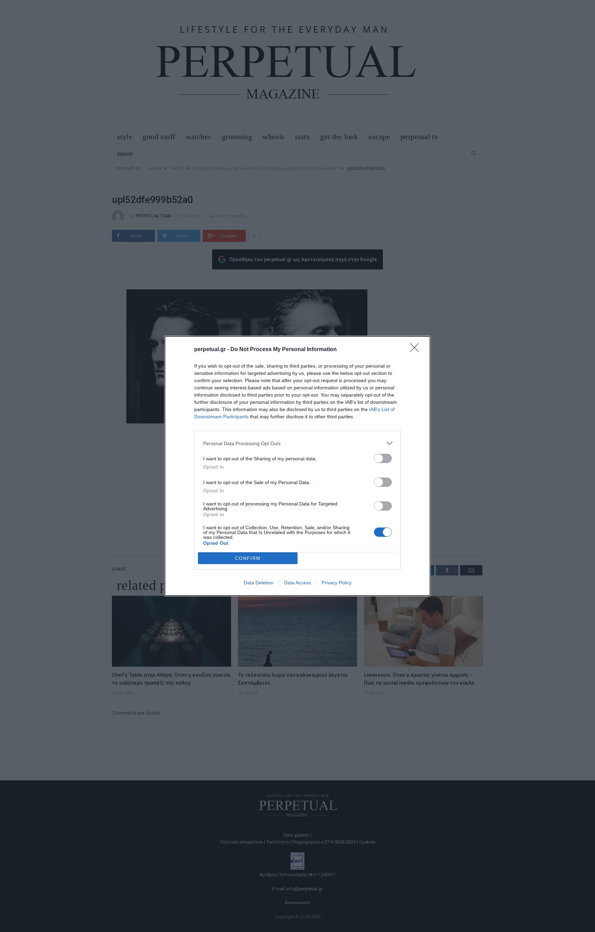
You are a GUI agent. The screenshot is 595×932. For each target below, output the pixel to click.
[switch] (383, 458)
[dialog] (297, 466)
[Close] (416, 349)
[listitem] (297, 443)
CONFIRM (248, 558)
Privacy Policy (337, 582)
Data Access (297, 582)
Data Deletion (258, 582)
